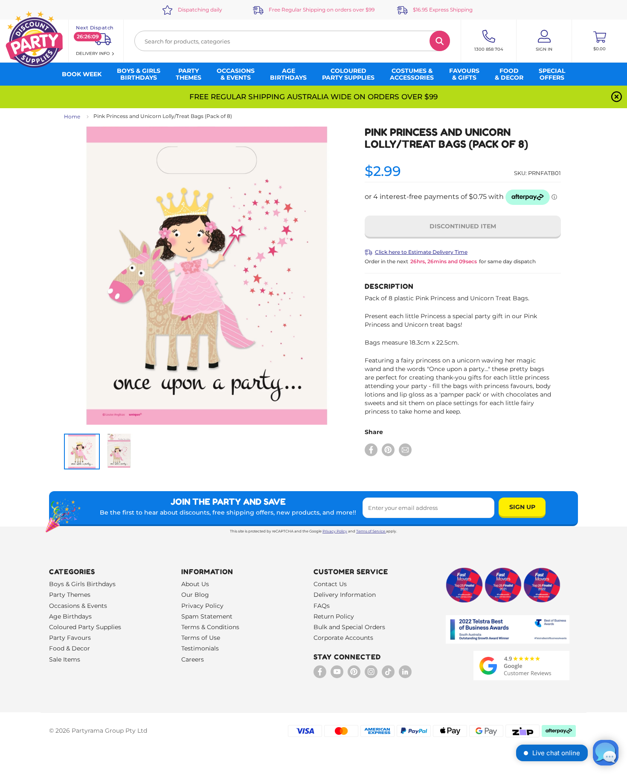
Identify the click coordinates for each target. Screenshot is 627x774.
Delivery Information (345, 594)
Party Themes (69, 594)
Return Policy (334, 616)
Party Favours (70, 638)
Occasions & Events (78, 606)
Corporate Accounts (343, 638)
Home (72, 116)
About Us (195, 584)
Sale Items (64, 659)
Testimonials (200, 648)
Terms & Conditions (210, 627)
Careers (192, 659)
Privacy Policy (334, 531)
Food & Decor (69, 648)
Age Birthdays (70, 616)
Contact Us (330, 584)
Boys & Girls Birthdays (82, 584)
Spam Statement (206, 616)
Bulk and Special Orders (349, 627)
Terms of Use (200, 638)
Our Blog (195, 594)
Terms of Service (370, 531)
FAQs (322, 606)
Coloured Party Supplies (85, 627)
